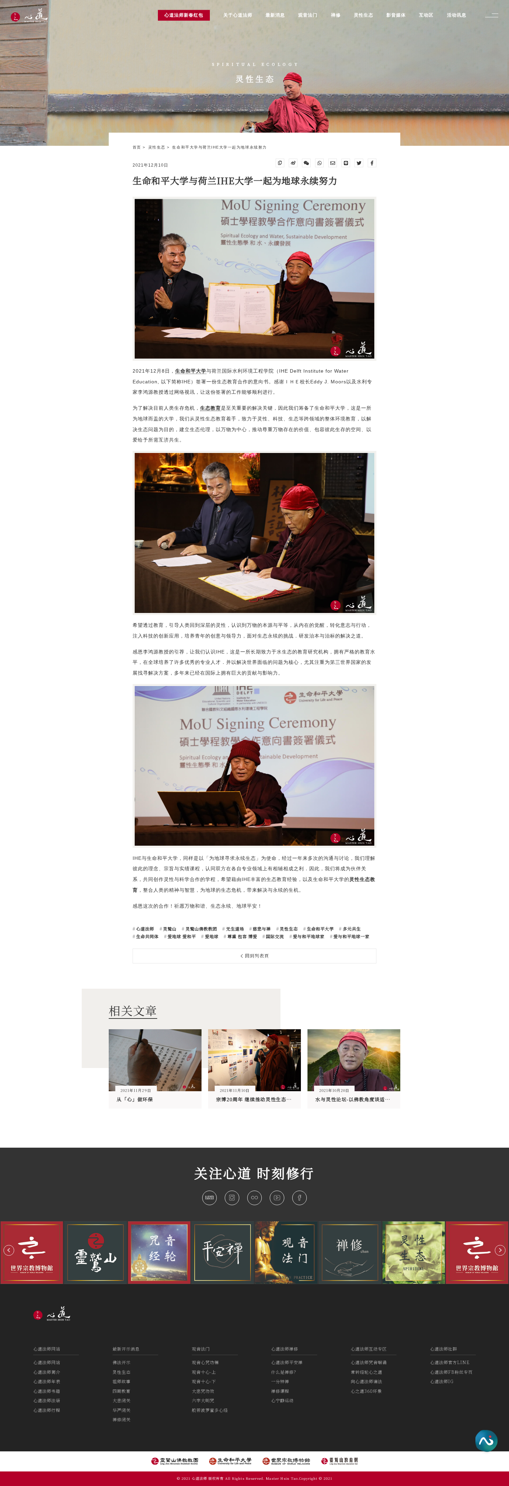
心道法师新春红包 (183, 15)
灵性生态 (157, 147)
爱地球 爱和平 (181, 936)
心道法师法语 (46, 1400)
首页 (138, 147)
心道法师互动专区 (369, 1349)
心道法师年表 (46, 1381)
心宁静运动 (282, 1400)
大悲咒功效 (203, 1391)
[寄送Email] (333, 163)
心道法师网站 (46, 1349)
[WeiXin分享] (306, 163)
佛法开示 (122, 1362)
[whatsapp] (319, 163)
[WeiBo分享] (293, 163)
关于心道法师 (237, 15)
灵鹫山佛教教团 (200, 929)
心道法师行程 (46, 1410)
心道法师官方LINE (450, 1362)
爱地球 (211, 936)
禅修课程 (280, 1391)
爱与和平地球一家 (350, 936)
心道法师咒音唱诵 (369, 1362)
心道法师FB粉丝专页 (451, 1372)
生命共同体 (147, 936)
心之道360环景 (366, 1391)
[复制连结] (280, 163)
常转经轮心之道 (366, 1372)
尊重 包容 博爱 (241, 936)
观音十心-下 (204, 1381)
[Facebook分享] (372, 163)
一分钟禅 (280, 1381)
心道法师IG (442, 1381)
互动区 (426, 15)
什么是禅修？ (284, 1372)
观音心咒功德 (205, 1362)
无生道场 (234, 929)
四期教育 (122, 1391)
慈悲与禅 (261, 929)
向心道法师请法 (366, 1381)
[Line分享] (346, 163)
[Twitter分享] (359, 163)
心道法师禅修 (284, 1349)
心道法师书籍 (46, 1391)
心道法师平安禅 (287, 1362)
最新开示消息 (126, 1349)
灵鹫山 (169, 929)
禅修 (336, 15)
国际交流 (274, 936)
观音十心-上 (204, 1372)
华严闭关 (122, 1410)
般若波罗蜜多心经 (210, 1410)
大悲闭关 (122, 1400)
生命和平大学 (319, 929)
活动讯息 (456, 15)
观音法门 (201, 1349)
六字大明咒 (203, 1400)
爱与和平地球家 (308, 936)
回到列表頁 (256, 955)
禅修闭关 (122, 1419)
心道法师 (144, 929)
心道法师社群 (443, 1349)
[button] (8, 1250)
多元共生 (350, 929)
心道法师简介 (46, 1372)
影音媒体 (396, 15)
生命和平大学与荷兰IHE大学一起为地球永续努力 (219, 147)
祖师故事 (122, 1381)
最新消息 (275, 15)
